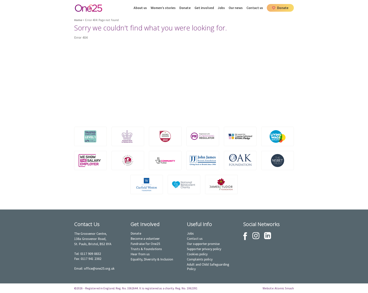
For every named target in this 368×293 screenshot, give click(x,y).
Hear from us (140, 254)
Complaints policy (200, 259)
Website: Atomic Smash (278, 288)
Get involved (204, 8)
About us (140, 8)
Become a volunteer (145, 238)
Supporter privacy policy (204, 249)
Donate (185, 8)
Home (78, 20)
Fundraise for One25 (145, 243)
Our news (236, 8)
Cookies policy (197, 254)
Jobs (221, 8)
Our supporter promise (203, 243)
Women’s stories (163, 8)
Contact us (254, 8)
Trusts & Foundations (146, 249)
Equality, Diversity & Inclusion (152, 259)
